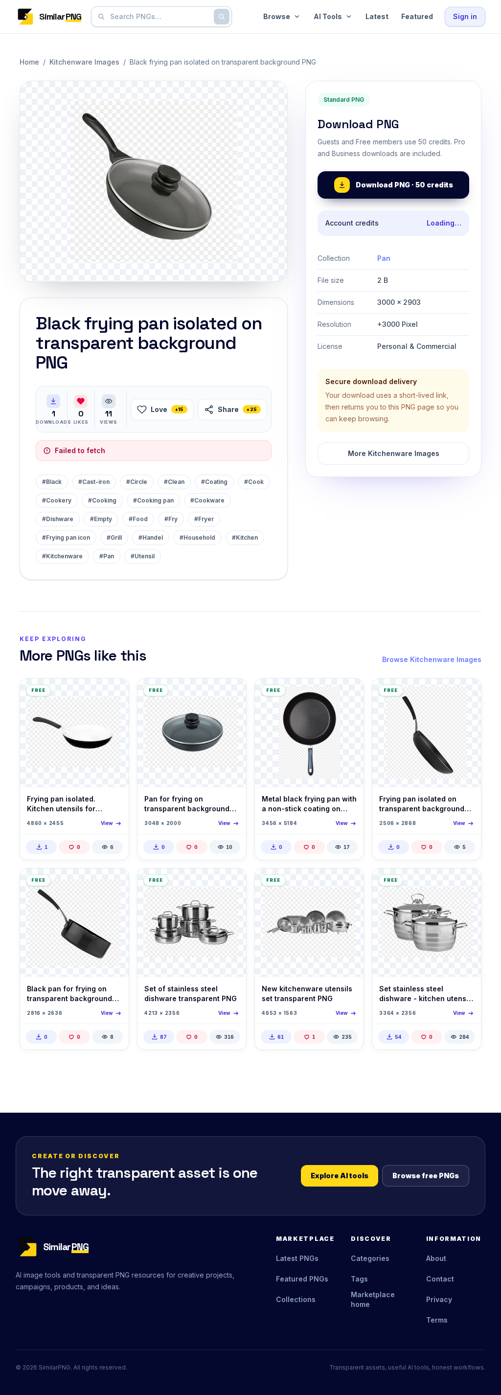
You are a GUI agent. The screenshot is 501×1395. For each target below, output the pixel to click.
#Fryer (204, 519)
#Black (52, 481)
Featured (417, 16)
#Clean (174, 481)
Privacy (439, 1299)
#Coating (214, 481)
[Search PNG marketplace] (221, 16)
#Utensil (143, 556)
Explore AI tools (339, 1175)
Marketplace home (373, 1299)
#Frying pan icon (66, 537)
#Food (138, 519)
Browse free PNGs (425, 1175)
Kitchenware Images (84, 62)
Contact (440, 1279)
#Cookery (56, 500)
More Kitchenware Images (393, 453)
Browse (276, 16)
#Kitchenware (62, 556)
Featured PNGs (302, 1279)
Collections (296, 1299)
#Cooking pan (153, 500)
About (436, 1258)
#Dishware (57, 519)
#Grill (114, 537)
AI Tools (328, 16)
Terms (437, 1320)
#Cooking (102, 500)
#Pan (106, 556)
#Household (197, 537)
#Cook (254, 481)
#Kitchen (245, 537)
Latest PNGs (297, 1258)
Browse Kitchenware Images (431, 659)
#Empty (101, 519)
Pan (383, 258)
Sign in (465, 16)
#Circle (136, 481)
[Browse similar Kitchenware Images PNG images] (113, 694)
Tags (359, 1279)
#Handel (150, 537)
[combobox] (159, 16)
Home (29, 62)
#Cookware (207, 500)
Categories (370, 1258)
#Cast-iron (94, 481)
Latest (376, 16)
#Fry (171, 519)
